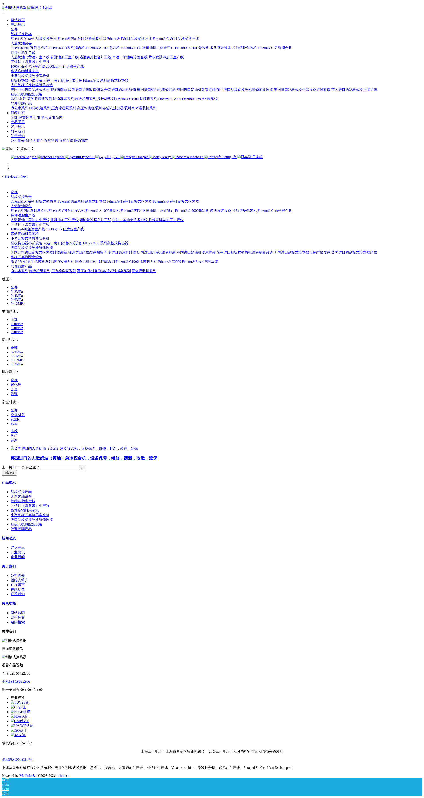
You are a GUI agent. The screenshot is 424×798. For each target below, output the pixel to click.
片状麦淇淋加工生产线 (166, 220)
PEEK (15, 419)
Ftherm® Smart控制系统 (200, 261)
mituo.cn (63, 775)
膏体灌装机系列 (144, 271)
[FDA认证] (19, 716)
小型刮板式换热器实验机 (30, 238)
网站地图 (18, 613)
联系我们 (18, 594)
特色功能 (9, 603)
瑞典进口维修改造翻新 (85, 252)
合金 (14, 389)
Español (58, 157)
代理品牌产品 (21, 266)
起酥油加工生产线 (64, 220)
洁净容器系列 (63, 261)
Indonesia (196, 157)
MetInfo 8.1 (28, 775)
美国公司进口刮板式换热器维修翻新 (39, 252)
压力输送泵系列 (63, 271)
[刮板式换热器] (212, 8)
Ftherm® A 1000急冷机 (103, 210)
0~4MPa (17, 296)
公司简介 (18, 575)
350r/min (17, 328)
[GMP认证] (20, 721)
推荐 (14, 431)
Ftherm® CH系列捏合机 (67, 210)
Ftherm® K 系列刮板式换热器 (105, 243)
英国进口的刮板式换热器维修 (354, 252)
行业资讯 (18, 552)
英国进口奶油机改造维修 (196, 252)
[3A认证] (18, 735)
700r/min (17, 332)
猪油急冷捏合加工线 (95, 220)
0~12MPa (18, 303)
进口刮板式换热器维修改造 (32, 248)
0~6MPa (17, 299)
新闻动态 (9, 538)
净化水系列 (19, 271)
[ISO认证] (19, 730)
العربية (114, 157)
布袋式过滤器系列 (116, 271)
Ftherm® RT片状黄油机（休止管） (147, 210)
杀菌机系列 (43, 261)
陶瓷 (14, 394)
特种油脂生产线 (23, 215)
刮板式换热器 (21, 197)
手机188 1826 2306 (16, 681)
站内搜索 (18, 622)
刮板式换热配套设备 (26, 257)
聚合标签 (18, 617)
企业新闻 (18, 557)
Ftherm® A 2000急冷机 (192, 210)
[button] (10, 176)
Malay (166, 157)
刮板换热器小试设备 (26, 243)
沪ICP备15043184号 (17, 759)
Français (142, 157)
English (31, 157)
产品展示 (9, 482)
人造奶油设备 (21, 206)
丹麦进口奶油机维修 (120, 252)
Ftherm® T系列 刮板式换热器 (129, 201)
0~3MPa (17, 364)
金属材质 (18, 415)
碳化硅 (16, 385)
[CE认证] (18, 707)
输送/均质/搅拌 (22, 261)
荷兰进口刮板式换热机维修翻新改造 (244, 252)
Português (229, 157)
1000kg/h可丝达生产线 (28, 229)
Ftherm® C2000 (169, 261)
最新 (14, 440)
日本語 (257, 157)
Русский (88, 157)
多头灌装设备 (220, 210)
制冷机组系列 (85, 261)
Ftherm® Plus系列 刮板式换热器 (82, 201)
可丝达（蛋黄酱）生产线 (30, 224)
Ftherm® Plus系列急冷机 (29, 210)
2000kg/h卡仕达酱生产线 (65, 229)
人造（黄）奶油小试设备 (62, 243)
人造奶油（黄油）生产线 (30, 220)
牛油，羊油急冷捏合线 (130, 220)
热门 (14, 436)
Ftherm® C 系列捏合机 (275, 210)
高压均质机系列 (89, 271)
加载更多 (9, 472)
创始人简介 (19, 580)
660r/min (17, 324)
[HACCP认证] (22, 726)
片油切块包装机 (244, 210)
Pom (14, 423)
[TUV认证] (20, 702)
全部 (14, 29)
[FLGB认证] (20, 712)
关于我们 (9, 566)
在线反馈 (18, 589)
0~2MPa (17, 292)
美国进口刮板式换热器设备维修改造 (302, 252)
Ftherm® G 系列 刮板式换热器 (176, 201)
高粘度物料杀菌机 (25, 234)
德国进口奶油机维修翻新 (156, 252)
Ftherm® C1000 (127, 261)
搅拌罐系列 (106, 261)
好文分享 (18, 548)
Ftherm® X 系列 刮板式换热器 (34, 201)
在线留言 (18, 585)
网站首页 (18, 20)
